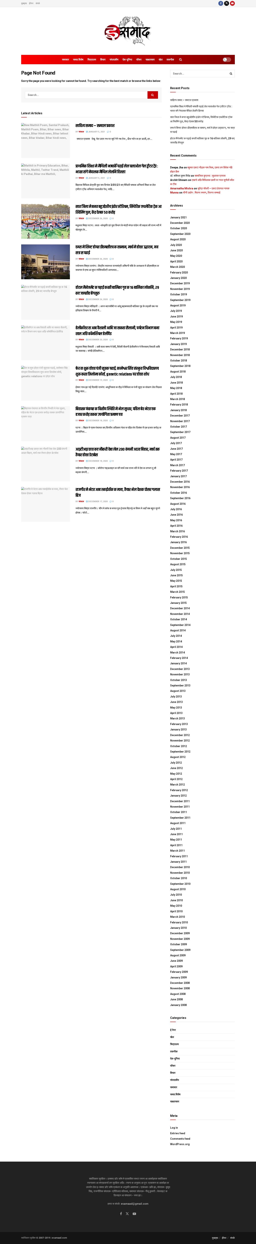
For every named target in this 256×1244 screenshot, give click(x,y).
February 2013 (179, 724)
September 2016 (180, 498)
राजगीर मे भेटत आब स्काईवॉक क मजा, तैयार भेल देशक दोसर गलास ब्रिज (118, 493)
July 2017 (176, 443)
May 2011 (176, 839)
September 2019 (180, 300)
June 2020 (176, 250)
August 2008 (178, 993)
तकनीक (170, 59)
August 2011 (178, 823)
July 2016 (176, 509)
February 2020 (179, 272)
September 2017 (180, 432)
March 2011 (177, 850)
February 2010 (179, 922)
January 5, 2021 (96, 132)
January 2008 (178, 1005)
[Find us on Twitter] (226, 3)
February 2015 (179, 597)
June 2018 (176, 382)
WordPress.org (180, 1144)
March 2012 (177, 784)
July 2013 (176, 696)
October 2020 (178, 228)
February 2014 (179, 657)
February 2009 (179, 971)
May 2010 (176, 905)
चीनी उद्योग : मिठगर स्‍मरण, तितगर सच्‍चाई (201, 192)
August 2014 (178, 630)
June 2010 (176, 900)
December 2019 (180, 283)
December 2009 (180, 933)
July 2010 (176, 894)
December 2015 (180, 547)
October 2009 (178, 944)
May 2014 (176, 641)
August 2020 (178, 239)
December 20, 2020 (98, 339)
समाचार (65, 59)
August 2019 (178, 305)
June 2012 (176, 768)
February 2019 (179, 338)
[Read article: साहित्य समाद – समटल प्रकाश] (45, 140)
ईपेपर (31, 3)
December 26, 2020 (98, 218)
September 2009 (180, 949)
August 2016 (178, 503)
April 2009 (176, 966)
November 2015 (180, 553)
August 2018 (178, 371)
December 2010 (180, 867)
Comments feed (180, 1138)
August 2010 (178, 889)
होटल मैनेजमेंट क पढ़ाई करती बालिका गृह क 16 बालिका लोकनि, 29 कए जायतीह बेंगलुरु (117, 290)
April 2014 (176, 646)
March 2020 (177, 266)
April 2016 (176, 525)
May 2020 (176, 255)
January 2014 (178, 663)
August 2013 (178, 690)
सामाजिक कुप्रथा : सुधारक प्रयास (210, 175)
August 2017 (178, 437)
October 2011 (178, 812)
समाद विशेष (78, 59)
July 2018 (176, 377)
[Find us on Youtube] (232, 3)
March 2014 (177, 652)
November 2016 (180, 487)
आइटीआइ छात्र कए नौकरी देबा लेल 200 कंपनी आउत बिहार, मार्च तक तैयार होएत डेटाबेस (118, 452)
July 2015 (176, 569)
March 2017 (177, 465)
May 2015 (176, 580)
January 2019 (178, 344)
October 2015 (178, 558)
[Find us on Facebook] (220, 3)
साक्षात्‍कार (150, 59)
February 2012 (179, 790)
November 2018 (180, 355)
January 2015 (178, 602)
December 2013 (180, 669)
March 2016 (177, 531)
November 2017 (180, 421)
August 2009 (178, 955)
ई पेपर (173, 1029)
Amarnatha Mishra (181, 188)
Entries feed (177, 1133)
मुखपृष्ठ (24, 3)
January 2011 (178, 861)
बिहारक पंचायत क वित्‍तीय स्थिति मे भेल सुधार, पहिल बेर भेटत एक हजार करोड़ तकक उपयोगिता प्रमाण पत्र (116, 412)
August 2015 (178, 564)
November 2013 (180, 674)
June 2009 (176, 960)
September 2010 (180, 883)
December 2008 (180, 982)
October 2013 (178, 680)
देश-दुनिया (127, 59)
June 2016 (176, 514)
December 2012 (180, 735)
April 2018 (176, 393)
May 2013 (176, 707)
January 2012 (178, 795)
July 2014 (176, 635)
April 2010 (176, 911)
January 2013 (178, 729)
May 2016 (176, 520)
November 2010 (180, 872)
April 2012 (176, 779)
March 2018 (177, 399)
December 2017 (180, 415)
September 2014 (180, 624)
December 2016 (180, 481)
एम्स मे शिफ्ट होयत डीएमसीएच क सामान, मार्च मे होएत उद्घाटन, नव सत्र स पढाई (117, 250)
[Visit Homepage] (128, 31)
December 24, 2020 (98, 299)
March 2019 (177, 333)
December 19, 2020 (98, 380)
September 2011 (180, 817)
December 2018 (180, 349)
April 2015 (176, 586)
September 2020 (180, 233)
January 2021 (178, 217)
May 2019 (176, 321)
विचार (103, 59)
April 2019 (176, 327)
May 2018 (176, 388)
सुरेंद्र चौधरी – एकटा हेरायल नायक (213, 188)
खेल (160, 59)
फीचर (138, 59)
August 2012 (178, 757)
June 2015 (176, 575)
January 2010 (178, 927)
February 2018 (179, 404)
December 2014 (180, 608)
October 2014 (178, 619)
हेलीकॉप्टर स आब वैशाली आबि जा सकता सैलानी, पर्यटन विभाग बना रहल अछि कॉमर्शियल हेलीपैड (117, 331)
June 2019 (176, 316)
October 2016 (178, 492)
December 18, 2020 (98, 420)
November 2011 (180, 806)
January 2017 (178, 476)
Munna (174, 192)
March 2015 (177, 591)
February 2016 (179, 536)
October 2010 (178, 878)
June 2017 (176, 448)
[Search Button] (180, 59)
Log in (174, 1127)
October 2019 (178, 294)
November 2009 (180, 938)
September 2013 (180, 685)
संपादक (81, 132)
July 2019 (176, 310)
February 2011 (179, 856)
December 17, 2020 (98, 501)
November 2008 (180, 988)
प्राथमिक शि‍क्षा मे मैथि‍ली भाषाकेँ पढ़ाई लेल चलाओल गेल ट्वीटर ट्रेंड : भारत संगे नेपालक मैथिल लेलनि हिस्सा (117, 169)
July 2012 (176, 762)
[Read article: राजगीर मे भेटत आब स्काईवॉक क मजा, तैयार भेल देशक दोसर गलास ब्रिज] (45, 504)
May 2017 (176, 454)
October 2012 (178, 746)
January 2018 (178, 410)
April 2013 (176, 713)
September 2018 (180, 365)
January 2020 (178, 277)
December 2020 (180, 222)
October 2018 (178, 360)
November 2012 (180, 740)
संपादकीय (114, 59)
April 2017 (176, 459)
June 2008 (176, 999)
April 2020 (176, 261)
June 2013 (176, 701)
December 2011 (180, 801)
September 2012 (180, 751)
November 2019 (180, 288)
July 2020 (176, 244)
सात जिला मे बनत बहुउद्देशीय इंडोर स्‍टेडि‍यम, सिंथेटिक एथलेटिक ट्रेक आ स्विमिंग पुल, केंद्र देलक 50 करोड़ (118, 210)
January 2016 (178, 542)
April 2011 (176, 845)
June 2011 (176, 834)
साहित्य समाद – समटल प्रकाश (95, 126)
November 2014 (180, 613)
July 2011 (176, 828)
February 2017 (179, 470)
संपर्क (38, 3)
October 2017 (178, 426)
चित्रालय (92, 59)
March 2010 (177, 916)
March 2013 (177, 718)
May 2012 (176, 773)
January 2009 (178, 977)
